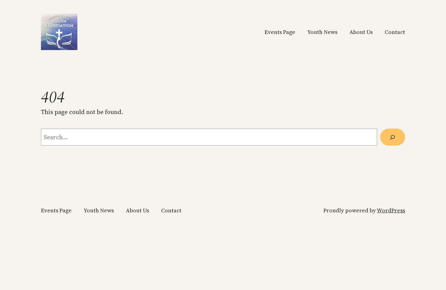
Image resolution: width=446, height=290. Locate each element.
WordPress (391, 210)
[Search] (392, 137)
